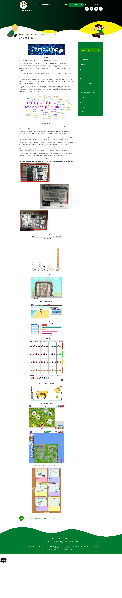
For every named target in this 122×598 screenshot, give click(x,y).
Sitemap (66, 547)
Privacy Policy (68, 549)
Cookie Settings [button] (54, 549)
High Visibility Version (80, 546)
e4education (65, 546)
